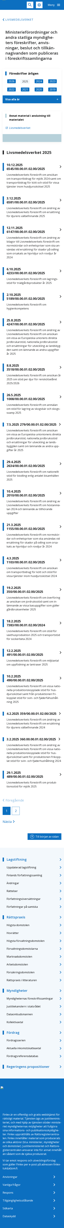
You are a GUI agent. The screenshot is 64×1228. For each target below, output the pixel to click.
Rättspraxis (16, 917)
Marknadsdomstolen (19, 956)
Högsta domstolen (18, 925)
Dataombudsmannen (20, 1014)
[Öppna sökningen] (30, 5)
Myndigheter (17, 990)
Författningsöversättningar (24, 899)
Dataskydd (9, 1216)
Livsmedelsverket (19, 19)
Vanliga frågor (12, 1185)
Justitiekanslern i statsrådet (24, 1006)
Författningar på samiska (22, 907)
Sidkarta (8, 1208)
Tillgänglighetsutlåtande (18, 1200)
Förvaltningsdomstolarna (22, 949)
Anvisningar (10, 1177)
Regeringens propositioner (28, 1066)
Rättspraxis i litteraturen (22, 980)
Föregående (15, 800)
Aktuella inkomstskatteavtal (24, 1048)
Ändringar (13, 883)
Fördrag (13, 1032)
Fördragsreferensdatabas (22, 1056)
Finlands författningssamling (24, 875)
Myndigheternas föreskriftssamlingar (30, 998)
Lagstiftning (17, 859)
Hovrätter (13, 933)
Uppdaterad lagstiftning (21, 867)
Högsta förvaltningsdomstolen (25, 941)
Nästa (7, 821)
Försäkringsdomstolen (20, 972)
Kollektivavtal (15, 1022)
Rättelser (12, 891)
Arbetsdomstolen (17, 964)
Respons (8, 1192)
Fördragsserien (16, 1040)
